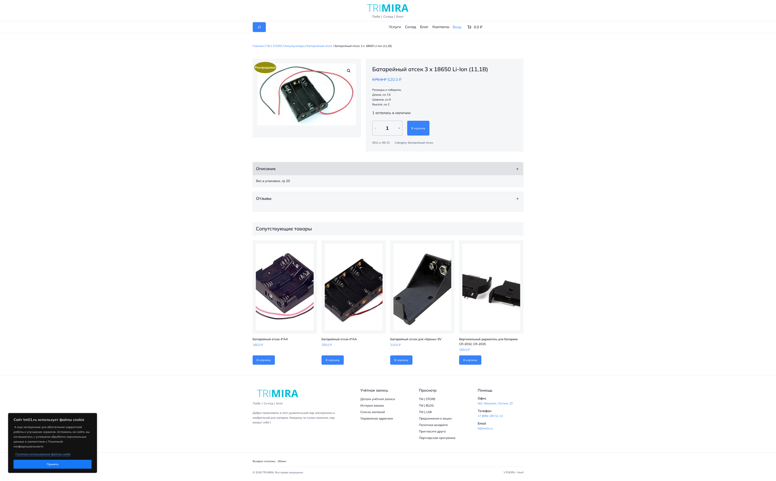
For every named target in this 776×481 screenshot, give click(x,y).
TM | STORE (274, 46)
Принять (52, 464)
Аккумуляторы (294, 46)
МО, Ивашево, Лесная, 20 (495, 403)
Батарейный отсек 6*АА (339, 339)
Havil (520, 472)
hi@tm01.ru (485, 428)
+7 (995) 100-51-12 (490, 416)
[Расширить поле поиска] (259, 27)
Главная (258, 46)
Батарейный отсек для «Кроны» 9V (416, 339)
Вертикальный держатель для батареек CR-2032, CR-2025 (488, 341)
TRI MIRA (268, 472)
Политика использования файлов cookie (43, 454)
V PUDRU (509, 472)
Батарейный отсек (319, 46)
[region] (52, 443)
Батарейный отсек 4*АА (270, 339)
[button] (348, 70)
